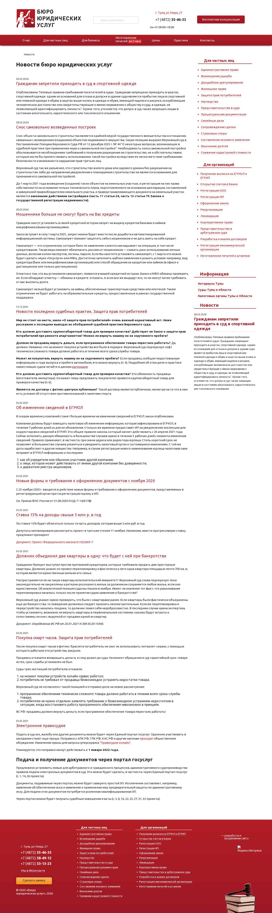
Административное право (220, 69)
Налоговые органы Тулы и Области (225, 296)
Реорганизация (211, 209)
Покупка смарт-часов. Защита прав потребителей (64, 637)
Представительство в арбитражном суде (216, 230)
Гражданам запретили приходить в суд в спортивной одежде (76, 83)
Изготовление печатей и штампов (225, 255)
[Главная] (18, 55)
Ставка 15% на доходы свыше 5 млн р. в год (58, 514)
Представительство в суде (220, 108)
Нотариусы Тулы (210, 283)
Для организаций (218, 164)
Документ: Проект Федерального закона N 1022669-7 (54, 542)
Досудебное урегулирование (222, 82)
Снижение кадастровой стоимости (226, 152)
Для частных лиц (219, 60)
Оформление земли (214, 203)
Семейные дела (212, 120)
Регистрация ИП (212, 197)
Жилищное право (213, 89)
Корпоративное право (216, 222)
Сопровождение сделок (218, 127)
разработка (231, 835)
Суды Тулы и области (214, 289)
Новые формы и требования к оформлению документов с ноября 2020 (85, 480)
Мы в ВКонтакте (33, 870)
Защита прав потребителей (221, 95)
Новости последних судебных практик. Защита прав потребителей (81, 311)
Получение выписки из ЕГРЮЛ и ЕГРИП (162, 833)
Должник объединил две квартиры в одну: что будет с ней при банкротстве (91, 556)
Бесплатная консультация (221, 19)
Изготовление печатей (128, 39)
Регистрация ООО (213, 190)
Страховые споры (214, 133)
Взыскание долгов (214, 146)
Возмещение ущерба (216, 76)
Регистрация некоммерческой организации (165, 881)
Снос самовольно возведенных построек (56, 127)
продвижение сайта (236, 838)
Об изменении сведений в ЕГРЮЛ (49, 407)
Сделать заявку (34, 880)
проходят (147, 738)
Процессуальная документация (223, 114)
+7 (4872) (170, 19)
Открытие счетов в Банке (219, 184)
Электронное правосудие (41, 725)
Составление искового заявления (225, 139)
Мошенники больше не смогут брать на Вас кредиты (67, 214)
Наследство (209, 101)
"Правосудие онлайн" (115, 742)
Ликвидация (209, 216)
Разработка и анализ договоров (223, 239)
